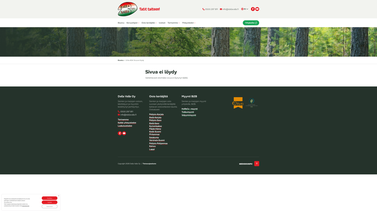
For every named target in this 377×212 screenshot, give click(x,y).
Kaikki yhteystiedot (127, 122)
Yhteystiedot (188, 22)
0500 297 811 (211, 9)
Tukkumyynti (188, 112)
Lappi (152, 149)
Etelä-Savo (154, 123)
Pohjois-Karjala (156, 114)
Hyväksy (49, 198)
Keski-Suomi (155, 131)
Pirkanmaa (154, 134)
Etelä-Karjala (155, 117)
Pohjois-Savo (155, 120)
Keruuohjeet (132, 22)
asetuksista (25, 206)
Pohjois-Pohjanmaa (158, 143)
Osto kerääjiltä (148, 22)
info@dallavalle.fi (231, 9)
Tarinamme (173, 22)
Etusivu (121, 22)
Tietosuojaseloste (149, 164)
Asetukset (50, 206)
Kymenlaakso (155, 126)
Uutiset (162, 22)
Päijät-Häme (155, 128)
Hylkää (50, 202)
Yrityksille (249, 22)
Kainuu (152, 146)
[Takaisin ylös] (256, 163)
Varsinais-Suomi (157, 140)
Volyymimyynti (189, 115)
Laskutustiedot (125, 125)
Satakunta (154, 137)
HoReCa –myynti (190, 108)
